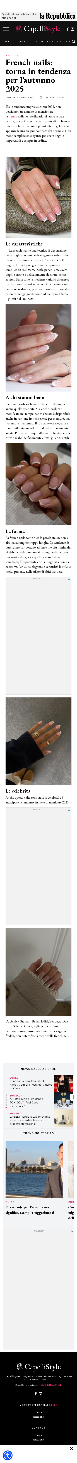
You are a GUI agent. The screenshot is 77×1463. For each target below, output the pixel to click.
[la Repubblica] (58, 16)
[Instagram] (72, 29)
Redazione (38, 1416)
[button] (6, 1095)
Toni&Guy (16, 1095)
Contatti (38, 1412)
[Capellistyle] (38, 29)
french (13, 116)
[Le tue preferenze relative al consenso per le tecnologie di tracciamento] (73, 1097)
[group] (7, 41)
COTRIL (14, 1078)
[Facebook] (68, 29)
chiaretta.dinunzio (20, 97)
